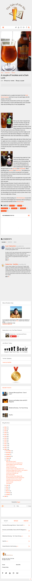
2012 (5, 443)
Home (2, 72)
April (7, 489)
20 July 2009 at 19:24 (20, 246)
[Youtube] (18, 27)
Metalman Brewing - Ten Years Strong (18, 407)
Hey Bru (11, 414)
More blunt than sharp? (11, 461)
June (7, 485)
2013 (5, 441)
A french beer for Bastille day (12, 473)
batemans (13, 72)
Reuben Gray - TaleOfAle (11, 264)
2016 (5, 436)
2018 (5, 432)
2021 (5, 427)
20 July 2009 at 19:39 (22, 264)
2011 (5, 445)
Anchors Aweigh (9, 482)
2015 (5, 438)
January (8, 494)
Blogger (18, 502)
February (8, 492)
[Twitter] (16, 27)
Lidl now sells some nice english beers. (14, 463)
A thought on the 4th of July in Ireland (14, 479)
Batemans (18, 170)
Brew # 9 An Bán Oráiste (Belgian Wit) (14, 476)
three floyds (22, 168)
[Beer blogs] (16, 383)
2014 (5, 440)
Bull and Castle (20, 201)
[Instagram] (21, 27)
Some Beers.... (9, 483)
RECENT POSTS (6, 387)
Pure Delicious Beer (10, 474)
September (8, 456)
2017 (5, 434)
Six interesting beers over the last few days (15, 477)
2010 (5, 447)
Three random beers (10, 465)
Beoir (17, 320)
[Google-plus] (24, 27)
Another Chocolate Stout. (11, 467)
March (7, 490)
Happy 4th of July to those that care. (13, 480)
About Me (18, 564)
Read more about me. (7, 324)
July (7, 460)
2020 (5, 429)
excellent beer (7, 72)
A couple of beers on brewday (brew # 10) (15, 468)
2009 (5, 449)
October (8, 454)
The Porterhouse (21, 197)
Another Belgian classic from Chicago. (14, 464)
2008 (5, 496)
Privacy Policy (5, 567)
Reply (6, 259)
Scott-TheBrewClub (10, 246)
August (8, 458)
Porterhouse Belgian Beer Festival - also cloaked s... (17, 470)
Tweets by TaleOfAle (6, 362)
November (8, 452)
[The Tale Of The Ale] (16, 24)
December (8, 450)
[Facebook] (26, 27)
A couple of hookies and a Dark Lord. (14, 471)
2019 (5, 430)
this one (14, 168)
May (7, 487)
